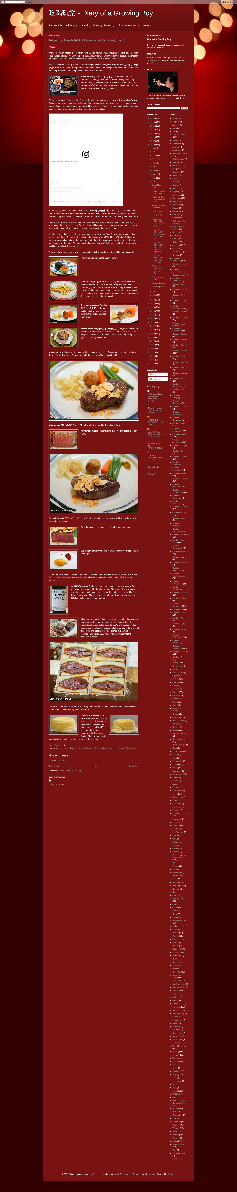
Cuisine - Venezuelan (177, 636)
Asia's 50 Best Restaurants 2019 (158, 199)
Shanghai (176, 1007)
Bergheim (176, 195)
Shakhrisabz (177, 1003)
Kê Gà (175, 777)
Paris (174, 917)
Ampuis (175, 122)
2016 (152, 307)
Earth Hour (177, 672)
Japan (110, 748)
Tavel (174, 1068)
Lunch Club (177, 835)
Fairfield (175, 686)
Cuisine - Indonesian (177, 430)
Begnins (175, 185)
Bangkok (176, 172)
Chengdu (176, 232)
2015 (152, 311)
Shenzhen (176, 1010)
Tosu (174, 1078)
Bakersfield (177, 165)
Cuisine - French (62, 748)
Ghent (175, 702)
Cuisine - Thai (178, 613)
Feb (155, 291)
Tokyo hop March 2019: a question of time (158, 222)
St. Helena (176, 1026)
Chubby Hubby (155, 408)
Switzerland (177, 1039)
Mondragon (177, 872)
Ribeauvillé (177, 949)
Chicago (176, 235)
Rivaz (174, 959)
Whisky (175, 1135)
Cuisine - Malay (179, 473)
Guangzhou (177, 717)
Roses (175, 965)
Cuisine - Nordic (179, 512)
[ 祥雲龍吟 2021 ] (155, 448)
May (155, 174)
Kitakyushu (177, 790)
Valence (175, 1118)
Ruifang (175, 969)
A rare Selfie (157, 215)
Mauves (175, 845)
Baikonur (176, 162)
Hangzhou (176, 724)
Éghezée (176, 676)
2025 (152, 122)
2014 (152, 315)
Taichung (176, 1043)
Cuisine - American (176, 259)
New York (176, 889)
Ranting (175, 939)
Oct (154, 155)
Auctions (176, 143)
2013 (152, 318)
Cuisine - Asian (178, 275)
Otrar (174, 914)
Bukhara (176, 211)
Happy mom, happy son (157, 278)
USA (174, 1112)
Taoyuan (176, 1061)
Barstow (175, 178)
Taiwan (175, 1055)
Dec (155, 148)
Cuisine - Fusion (179, 356)
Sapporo (176, 990)
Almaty (175, 118)
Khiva (174, 784)
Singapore (176, 1020)
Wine (134, 748)
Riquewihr (176, 955)
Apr (154, 178)
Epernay (176, 682)
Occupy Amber (178, 899)
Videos (128, 748)
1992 (152, 363)
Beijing (175, 188)
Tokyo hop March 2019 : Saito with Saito (159, 269)
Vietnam (176, 1128)
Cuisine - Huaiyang (176, 402)
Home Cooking (178, 739)
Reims (175, 942)
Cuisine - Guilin (179, 367)
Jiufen (175, 767)
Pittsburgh (176, 929)
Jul (154, 167)
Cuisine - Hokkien (180, 390)
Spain (174, 1023)
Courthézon (177, 252)
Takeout (175, 1058)
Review (175, 946)
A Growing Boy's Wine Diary (155, 395)
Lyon (174, 838)
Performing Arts (179, 921)
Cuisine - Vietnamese (177, 647)
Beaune (175, 182)
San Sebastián (178, 987)
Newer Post (54, 766)
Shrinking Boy (178, 1013)
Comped (176, 245)
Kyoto (174, 800)
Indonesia (176, 761)
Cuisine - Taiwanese (177, 605)
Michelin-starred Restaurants (179, 856)
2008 (152, 337)
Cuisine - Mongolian (176, 496)
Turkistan (176, 1094)
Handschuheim (178, 720)
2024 (152, 126)
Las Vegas (176, 807)
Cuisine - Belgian (179, 284)
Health (175, 727)
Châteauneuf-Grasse (178, 228)
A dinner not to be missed (158, 192)
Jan (154, 295)
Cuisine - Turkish (179, 618)
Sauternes (176, 994)
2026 (152, 118)
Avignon (175, 147)
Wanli (174, 1131)
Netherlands (177, 882)
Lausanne (176, 819)
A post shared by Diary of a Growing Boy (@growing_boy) (76, 201)
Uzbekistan (177, 1115)
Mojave (175, 866)
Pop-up (175, 933)
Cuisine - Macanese (176, 469)
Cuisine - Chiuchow (176, 324)
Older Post (133, 766)
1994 (152, 360)
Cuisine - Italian (179, 434)
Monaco (175, 869)
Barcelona (176, 175)
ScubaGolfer (154, 467)
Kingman (176, 787)
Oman (175, 907)
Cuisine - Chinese (180, 317)
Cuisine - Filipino (179, 339)
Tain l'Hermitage (179, 1046)
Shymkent (176, 1017)
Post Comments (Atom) (70, 771)
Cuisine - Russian (180, 551)
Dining (104, 748)
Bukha (175, 208)
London (175, 829)
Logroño (176, 825)
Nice (174, 892)
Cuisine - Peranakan (177, 530)
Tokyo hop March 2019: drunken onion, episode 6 (158, 247)
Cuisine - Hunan (179, 406)
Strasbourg (177, 1033)
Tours (174, 1084)
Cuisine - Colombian (177, 329)
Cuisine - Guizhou (180, 373)
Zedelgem (176, 1159)
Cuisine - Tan (178, 609)
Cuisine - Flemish (179, 345)
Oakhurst (176, 895)
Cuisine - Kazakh (179, 451)
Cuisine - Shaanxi (180, 562)
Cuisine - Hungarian (176, 418)
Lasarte (175, 810)
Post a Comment (59, 760)
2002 (152, 348)
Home (94, 766)
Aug (155, 163)
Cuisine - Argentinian (177, 270)
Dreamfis (152, 474)
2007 (152, 341)
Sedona (175, 997)
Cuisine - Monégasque (178, 491)
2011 (152, 326)
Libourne (176, 822)
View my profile (57, 784)
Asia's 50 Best (178, 135)
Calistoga (176, 214)
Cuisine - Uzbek (179, 629)
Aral (174, 128)
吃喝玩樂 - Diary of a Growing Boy (101, 13)
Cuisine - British (179, 295)
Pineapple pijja (158, 283)
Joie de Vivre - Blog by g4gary (155, 433)
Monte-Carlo (177, 876)
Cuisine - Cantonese (177, 307)
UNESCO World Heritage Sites (179, 1101)
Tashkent (176, 1065)
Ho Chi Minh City (179, 734)
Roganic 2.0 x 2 (154, 436)
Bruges (175, 201)
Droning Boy (177, 666)
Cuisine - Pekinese (176, 524)
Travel (121, 748)
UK (173, 1097)
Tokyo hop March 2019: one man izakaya (158, 258)
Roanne (175, 962)
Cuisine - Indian (179, 423)
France (175, 692)
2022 (152, 133)
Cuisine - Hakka (179, 378)
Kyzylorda (176, 803)
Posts (153, 374)
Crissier (175, 255)
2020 (152, 141)
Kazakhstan (177, 774)
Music (174, 879)
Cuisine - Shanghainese (178, 575)
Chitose (175, 242)
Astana (175, 140)
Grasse (175, 714)
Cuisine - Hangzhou (176, 385)
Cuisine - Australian (176, 279)
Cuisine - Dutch (179, 334)
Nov (155, 152)
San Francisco (178, 984)
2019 (152, 145)
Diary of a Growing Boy (159, 39)
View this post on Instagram (64, 161)
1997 (152, 352)
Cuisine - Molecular (176, 485)
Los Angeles (177, 832)
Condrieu (176, 248)
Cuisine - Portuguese (177, 547)
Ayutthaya (176, 150)
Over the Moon (158, 211)
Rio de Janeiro (178, 952)
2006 (152, 345)
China (174, 239)
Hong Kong (177, 745)
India (174, 758)
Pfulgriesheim (178, 926)
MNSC (175, 863)
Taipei (174, 1051)
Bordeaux (176, 198)
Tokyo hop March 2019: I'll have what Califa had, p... (158, 234)
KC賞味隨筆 (153, 420)
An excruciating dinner (158, 206)
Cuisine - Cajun (179, 300)
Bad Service (177, 159)
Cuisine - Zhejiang (180, 657)
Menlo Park (177, 848)
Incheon (175, 754)
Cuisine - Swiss (179, 598)
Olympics (176, 904)
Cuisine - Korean (179, 456)
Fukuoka (176, 695)
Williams (176, 1138)
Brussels (176, 205)
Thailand (176, 1071)
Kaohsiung (177, 771)
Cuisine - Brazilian (180, 289)
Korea (175, 794)
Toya (174, 1087)
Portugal (176, 936)
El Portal (176, 679)
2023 (152, 129)
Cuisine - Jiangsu (179, 445)
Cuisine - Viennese (176, 641)
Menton (175, 851)
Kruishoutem (177, 797)
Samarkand (177, 981)
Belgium (175, 192)
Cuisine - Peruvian (180, 534)
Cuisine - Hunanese (176, 413)
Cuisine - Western (93, 748)
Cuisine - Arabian (179, 264)
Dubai (174, 669)
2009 (152, 333)
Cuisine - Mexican (180, 479)
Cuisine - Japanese (77, 748)
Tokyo (116, 748)
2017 (152, 303)
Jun (154, 170)
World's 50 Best (179, 1144)
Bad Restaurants (179, 153)
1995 (152, 356)
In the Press (177, 751)
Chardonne (177, 218)
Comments (156, 379)
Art (173, 131)
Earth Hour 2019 (157, 186)
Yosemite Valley (179, 1153)
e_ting (151, 455)
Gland (175, 705)
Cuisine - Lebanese (176, 463)
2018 (152, 300)
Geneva (175, 699)
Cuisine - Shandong (176, 569)
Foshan (175, 689)
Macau (175, 842)
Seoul (174, 1000)
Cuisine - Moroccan (176, 502)
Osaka (175, 911)
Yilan (174, 1150)
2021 (152, 137)
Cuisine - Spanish (180, 592)
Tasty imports (158, 287)
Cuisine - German (180, 362)
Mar (155, 182)
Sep (155, 159)
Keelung (176, 781)
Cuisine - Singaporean (178, 588)
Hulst (174, 748)
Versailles (176, 1121)
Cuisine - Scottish (179, 557)
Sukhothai (176, 1036)
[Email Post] (64, 745)
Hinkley (175, 730)
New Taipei (177, 886)
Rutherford (177, 972)
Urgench (176, 1108)
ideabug (152, 1174)
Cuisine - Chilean (179, 312)
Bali (174, 169)
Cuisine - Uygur (179, 624)
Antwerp (176, 125)
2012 (152, 322)
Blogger (171, 1174)
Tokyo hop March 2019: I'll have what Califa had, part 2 (87, 40)
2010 (152, 330)
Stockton (176, 1030)
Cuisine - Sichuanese (177, 582)
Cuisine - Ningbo (179, 507)
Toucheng (176, 1081)
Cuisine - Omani (179, 518)
